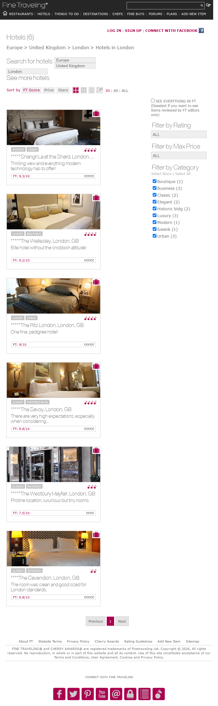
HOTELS (43, 14)
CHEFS (117, 14)
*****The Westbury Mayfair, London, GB (53, 493)
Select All (182, 174)
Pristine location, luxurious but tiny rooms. (50, 500)
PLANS (172, 14)
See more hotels (28, 77)
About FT (26, 641)
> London (78, 47)
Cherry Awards (107, 641)
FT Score (31, 90)
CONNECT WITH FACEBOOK (171, 30)
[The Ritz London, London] (53, 296)
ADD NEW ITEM (193, 14)
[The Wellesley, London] (53, 211)
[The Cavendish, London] (53, 548)
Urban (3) (167, 236)
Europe (15, 47)
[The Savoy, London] (53, 380)
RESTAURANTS (21, 14)
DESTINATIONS (95, 14)
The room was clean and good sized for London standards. (48, 587)
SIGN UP (133, 30)
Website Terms (50, 641)
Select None (161, 174)
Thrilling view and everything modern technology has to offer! (46, 166)
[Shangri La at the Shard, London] (53, 127)
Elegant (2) (168, 201)
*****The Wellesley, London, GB (45, 241)
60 (116, 90)
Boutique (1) (170, 181)
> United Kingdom (45, 47)
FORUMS (155, 14)
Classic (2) (167, 195)
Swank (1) (167, 229)
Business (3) (169, 188)
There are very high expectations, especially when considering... (53, 418)
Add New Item (169, 641)
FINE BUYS (135, 14)
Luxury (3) (167, 215)
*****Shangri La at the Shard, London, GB (54, 156)
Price (49, 90)
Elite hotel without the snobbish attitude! (48, 247)
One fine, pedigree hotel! (34, 332)
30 (107, 90)
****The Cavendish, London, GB (45, 578)
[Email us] (116, 694)
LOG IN (114, 30)
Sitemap (192, 641)
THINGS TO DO (66, 14)
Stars (63, 90)
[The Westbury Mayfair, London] (53, 464)
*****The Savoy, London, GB (41, 409)
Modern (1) (168, 222)
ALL (125, 90)
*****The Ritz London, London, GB (47, 325)
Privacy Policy (78, 641)
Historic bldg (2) (173, 208)
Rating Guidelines (138, 641)
